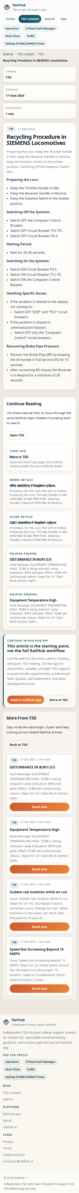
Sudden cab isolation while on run (38, 892)
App (64, 19)
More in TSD (59, 700)
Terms (7, 1148)
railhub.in (10, 1127)
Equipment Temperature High (35, 829)
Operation (12, 28)
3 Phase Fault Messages (40, 28)
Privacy (8, 1142)
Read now (39, 807)
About (7, 1120)
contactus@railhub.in (18, 1161)
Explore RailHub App (25, 700)
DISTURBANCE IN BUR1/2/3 (32, 767)
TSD (41, 54)
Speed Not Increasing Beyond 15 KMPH (37, 951)
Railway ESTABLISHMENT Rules (24, 43)
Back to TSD (19, 745)
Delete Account (14, 1155)
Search (50, 19)
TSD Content (30, 19)
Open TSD (17, 435)
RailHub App (12, 1114)
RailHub (8, 54)
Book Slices (12, 36)
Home (10, 19)
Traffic (31, 36)
